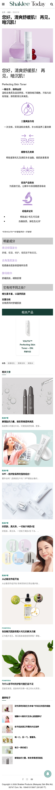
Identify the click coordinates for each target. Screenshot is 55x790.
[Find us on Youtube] (32, 779)
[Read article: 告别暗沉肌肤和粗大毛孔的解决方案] (27, 605)
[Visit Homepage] (27, 4)
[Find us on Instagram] (27, 779)
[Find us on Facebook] (22, 779)
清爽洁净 (21, 363)
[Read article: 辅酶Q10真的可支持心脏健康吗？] (7, 719)
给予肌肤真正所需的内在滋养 (27, 726)
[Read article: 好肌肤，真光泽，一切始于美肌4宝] (27, 501)
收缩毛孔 (11, 363)
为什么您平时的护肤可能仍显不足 (17, 683)
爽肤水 (30, 363)
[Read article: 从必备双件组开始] (27, 553)
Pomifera (6, 628)
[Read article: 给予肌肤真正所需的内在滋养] (7, 729)
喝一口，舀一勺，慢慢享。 (26, 737)
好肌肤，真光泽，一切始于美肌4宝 (18, 526)
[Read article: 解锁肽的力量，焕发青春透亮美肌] (27, 396)
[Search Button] (51, 4)
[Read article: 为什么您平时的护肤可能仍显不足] (27, 658)
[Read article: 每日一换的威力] (7, 750)
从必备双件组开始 (10, 578)
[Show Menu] (3, 4)
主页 (3, 12)
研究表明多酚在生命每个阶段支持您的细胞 (32, 705)
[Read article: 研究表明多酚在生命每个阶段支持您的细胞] (7, 708)
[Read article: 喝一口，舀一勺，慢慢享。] (7, 739)
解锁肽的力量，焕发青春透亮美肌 (17, 421)
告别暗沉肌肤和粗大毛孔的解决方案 (19, 631)
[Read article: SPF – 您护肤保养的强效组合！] (27, 448)
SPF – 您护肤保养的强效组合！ (16, 473)
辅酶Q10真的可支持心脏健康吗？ (29, 716)
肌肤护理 (16, 12)
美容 (9, 12)
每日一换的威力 (21, 747)
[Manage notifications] (47, 773)
